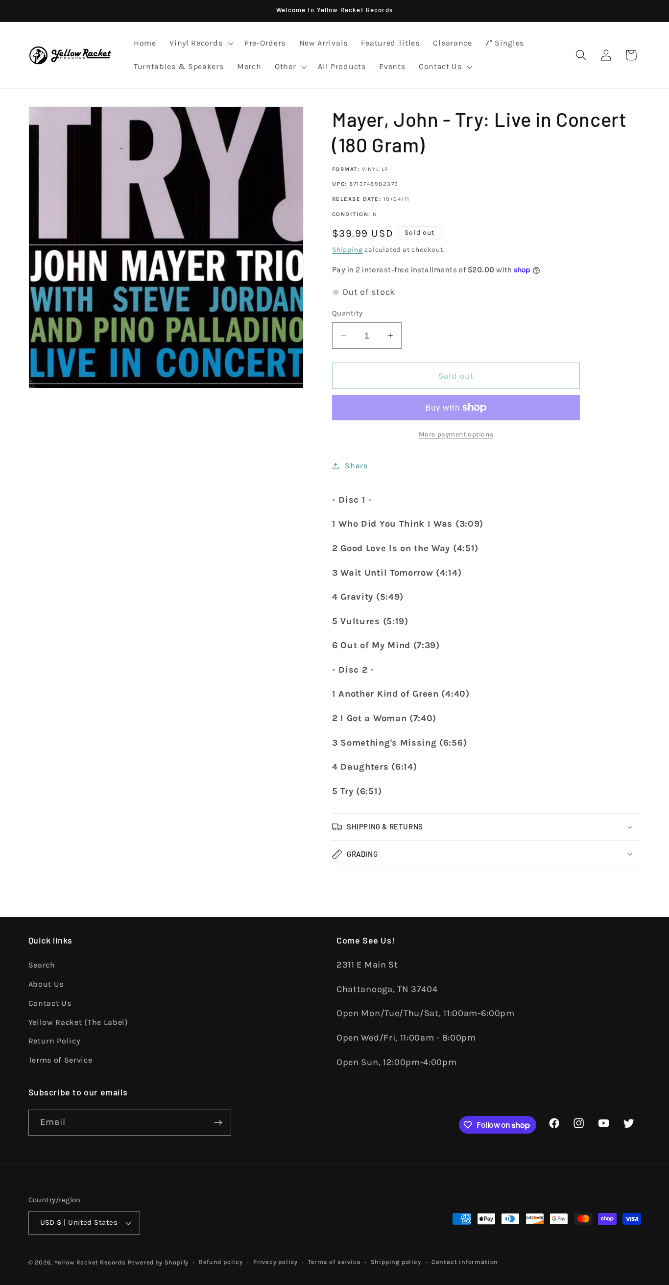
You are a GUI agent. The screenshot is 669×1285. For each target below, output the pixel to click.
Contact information (464, 1261)
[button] (200, 43)
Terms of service (334, 1261)
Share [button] (356, 465)
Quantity (347, 313)
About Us (46, 984)
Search (41, 965)
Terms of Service (60, 1060)
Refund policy (220, 1261)
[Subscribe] (218, 1123)
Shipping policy (396, 1261)
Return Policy (54, 1040)
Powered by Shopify (158, 1262)
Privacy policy (275, 1261)
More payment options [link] (456, 434)
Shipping (347, 249)
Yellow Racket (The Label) (78, 1022)
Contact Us (50, 1003)
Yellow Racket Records (90, 1262)
